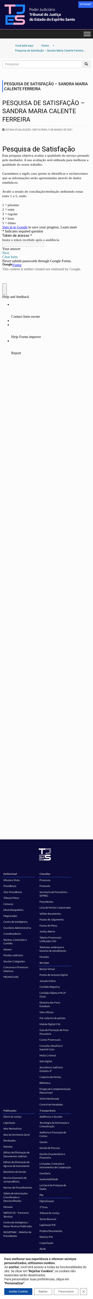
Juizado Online (48, 980)
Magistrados (10, 915)
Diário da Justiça (12, 1116)
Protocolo (45, 885)
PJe (41, 1194)
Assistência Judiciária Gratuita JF (51, 1069)
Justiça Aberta (47, 931)
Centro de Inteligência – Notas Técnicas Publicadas (17, 1224)
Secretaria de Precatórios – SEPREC (54, 894)
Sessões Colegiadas (14, 961)
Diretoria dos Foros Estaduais (50, 1004)
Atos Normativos (12, 1128)
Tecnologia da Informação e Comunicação (54, 1124)
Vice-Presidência (12, 892)
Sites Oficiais (47, 1012)
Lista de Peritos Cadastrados (55, 907)
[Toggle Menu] (87, 34)
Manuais (8, 1206)
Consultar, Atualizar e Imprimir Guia (51, 1047)
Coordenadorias (12, 933)
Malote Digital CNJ (50, 1024)
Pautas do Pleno (48, 925)
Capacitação (46, 1242)
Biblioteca (45, 1082)
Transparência (48, 1110)
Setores (7, 949)
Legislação (9, 1122)
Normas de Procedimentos (17, 1187)
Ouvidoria (45, 1173)
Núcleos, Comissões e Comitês (15, 941)
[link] (85, 4)
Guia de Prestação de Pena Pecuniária (54, 1031)
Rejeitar (43, 1291)
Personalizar (66, 1291)
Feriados (44, 956)
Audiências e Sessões (51, 1116)
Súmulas (8, 1146)
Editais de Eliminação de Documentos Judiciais (16, 1154)
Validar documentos (50, 913)
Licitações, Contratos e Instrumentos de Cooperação (55, 1165)
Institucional (10, 873)
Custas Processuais (50, 1039)
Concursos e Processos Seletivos (15, 969)
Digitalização (47, 1201)
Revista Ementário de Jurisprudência (15, 1179)
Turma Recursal (48, 1219)
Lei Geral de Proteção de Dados (53, 1187)
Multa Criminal (48, 1055)
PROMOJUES (11, 976)
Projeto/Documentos (51, 1230)
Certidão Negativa (50, 986)
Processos (45, 880)
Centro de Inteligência (15, 921)
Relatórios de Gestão (14, 1171)
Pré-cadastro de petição (52, 1018)
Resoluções (9, 1140)
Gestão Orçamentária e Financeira (52, 1155)
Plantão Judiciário (13, 955)
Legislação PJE (48, 1224)
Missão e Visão (11, 880)
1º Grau (44, 1207)
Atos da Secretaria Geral (16, 1134)
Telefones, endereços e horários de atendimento (53, 949)
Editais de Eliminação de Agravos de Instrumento (16, 1164)
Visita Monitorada (49, 1098)
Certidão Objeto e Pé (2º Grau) (53, 994)
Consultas (45, 873)
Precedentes (46, 901)
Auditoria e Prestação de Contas (53, 1134)
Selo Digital (46, 1061)
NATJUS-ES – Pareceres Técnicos (16, 1214)
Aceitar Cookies (18, 1291)
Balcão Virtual (47, 968)
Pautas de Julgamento (52, 919)
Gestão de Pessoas (50, 1147)
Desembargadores (13, 909)
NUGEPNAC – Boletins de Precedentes (17, 1234)
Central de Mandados (51, 1104)
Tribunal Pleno (11, 897)
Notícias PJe (46, 1236)
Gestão (43, 1142)
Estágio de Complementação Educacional (55, 1090)
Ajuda (43, 1248)
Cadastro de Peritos (50, 1077)
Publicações (9, 1110)
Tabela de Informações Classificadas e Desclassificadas (15, 1197)
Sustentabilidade (49, 1179)
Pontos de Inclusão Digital (54, 974)
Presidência (9, 885)
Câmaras (8, 903)
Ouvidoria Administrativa (17, 927)
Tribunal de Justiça (50, 1212)
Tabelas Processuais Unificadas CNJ (50, 939)
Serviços (44, 962)
